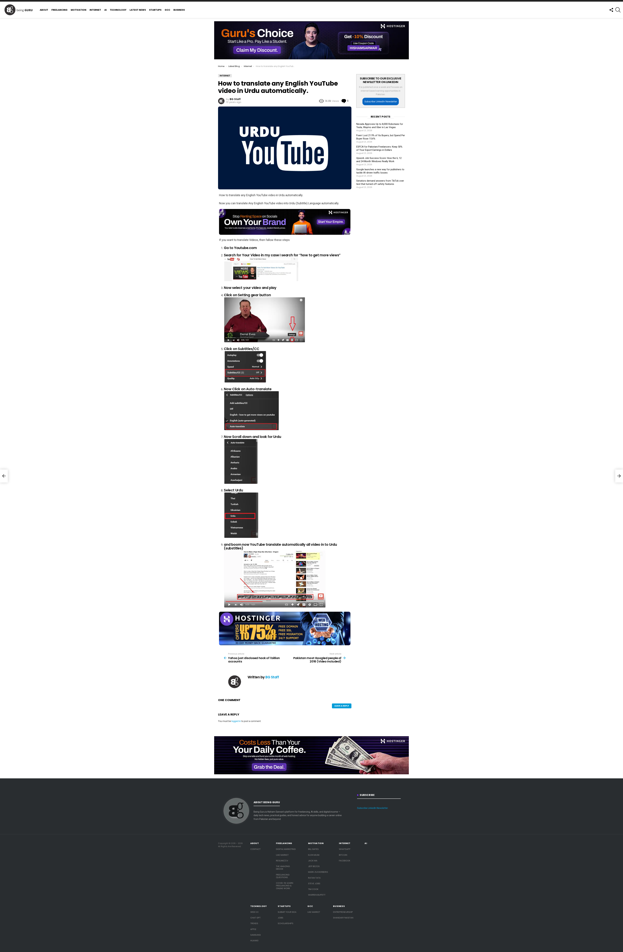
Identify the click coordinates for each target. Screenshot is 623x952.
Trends (254, 923)
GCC (167, 10)
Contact (255, 849)
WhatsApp (344, 849)
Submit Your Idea (287, 912)
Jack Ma (312, 860)
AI (105, 10)
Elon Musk (314, 855)
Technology (118, 10)
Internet (95, 10)
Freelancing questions (282, 876)
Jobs (280, 917)
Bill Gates (313, 849)
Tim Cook (313, 889)
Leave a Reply (341, 705)
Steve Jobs (314, 883)
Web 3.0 (254, 912)
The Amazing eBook (283, 867)
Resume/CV (282, 860)
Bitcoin (343, 855)
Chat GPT (255, 917)
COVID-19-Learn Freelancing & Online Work (284, 885)
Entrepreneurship (343, 912)
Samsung (255, 934)
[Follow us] (611, 10)
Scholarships (285, 923)
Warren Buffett (316, 894)
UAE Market (282, 855)
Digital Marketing (286, 849)
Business (179, 10)
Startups (155, 10)
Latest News (138, 10)
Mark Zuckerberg (318, 872)
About (44, 10)
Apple (253, 929)
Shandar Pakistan (343, 917)
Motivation (78, 10)
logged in (236, 721)
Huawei (254, 940)
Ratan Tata (314, 877)
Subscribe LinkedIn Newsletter (380, 101)
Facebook (344, 860)
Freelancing (59, 10)
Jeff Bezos (314, 866)
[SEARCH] (618, 10)
